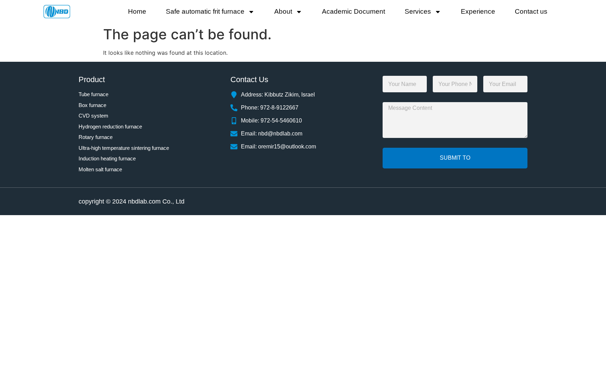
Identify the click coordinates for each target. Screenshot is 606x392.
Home (137, 11)
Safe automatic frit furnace (205, 11)
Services (418, 11)
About (283, 11)
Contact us (531, 11)
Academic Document (353, 11)
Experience (478, 11)
